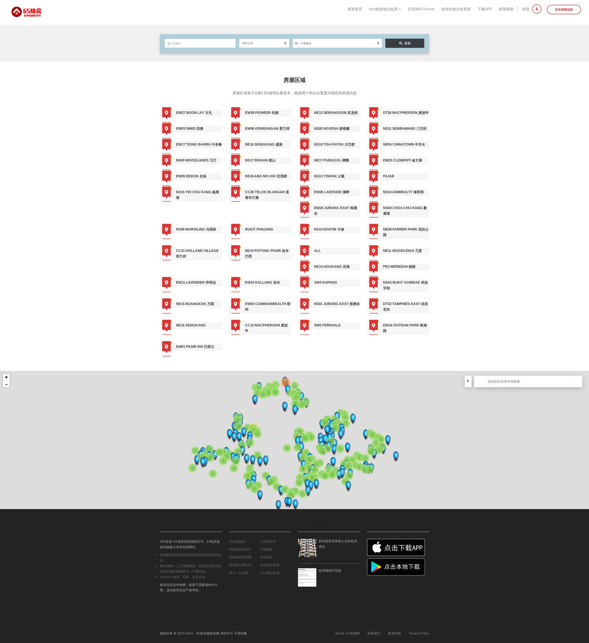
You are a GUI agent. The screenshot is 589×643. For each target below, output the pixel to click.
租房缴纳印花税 (330, 571)
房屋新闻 (506, 9)
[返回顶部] (574, 614)
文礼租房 (266, 557)
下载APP (485, 9)
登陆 (526, 9)
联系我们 (373, 633)
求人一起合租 (238, 573)
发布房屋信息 (564, 9)
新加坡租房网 (209, 633)
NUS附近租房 (269, 565)
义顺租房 (266, 549)
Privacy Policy (419, 633)
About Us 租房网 (347, 633)
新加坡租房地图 (240, 557)
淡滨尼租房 (237, 541)
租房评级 (394, 633)
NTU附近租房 (270, 573)
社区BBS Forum (421, 9)
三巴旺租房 (268, 541)
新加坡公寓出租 (240, 565)
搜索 (407, 43)
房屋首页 (354, 9)
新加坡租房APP (240, 549)
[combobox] (337, 43)
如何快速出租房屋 (456, 9)
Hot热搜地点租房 (383, 9)
